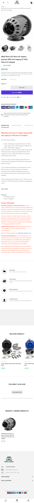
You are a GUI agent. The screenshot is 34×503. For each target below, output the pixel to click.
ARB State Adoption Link (24, 233)
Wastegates (4, 361)
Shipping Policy (17, 125)
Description (5, 125)
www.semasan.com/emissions (24, 222)
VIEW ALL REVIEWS (7, 65)
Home (2, 6)
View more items (17, 392)
